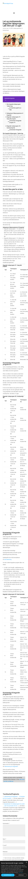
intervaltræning (7, 559)
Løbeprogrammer (17, 28)
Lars (5, 28)
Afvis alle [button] (21, 875)
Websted (5, 851)
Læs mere (21, 872)
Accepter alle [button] (7, 875)
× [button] (26, 862)
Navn (4, 839)
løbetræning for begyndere (11, 766)
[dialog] (14, 870)
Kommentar (6, 823)
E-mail (5, 845)
